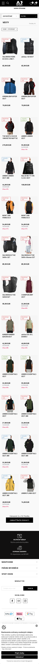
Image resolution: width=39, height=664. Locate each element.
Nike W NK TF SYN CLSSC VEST (27, 177)
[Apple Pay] (19, 618)
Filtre (23, 16)
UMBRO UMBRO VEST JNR (8, 177)
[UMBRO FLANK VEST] (29, 483)
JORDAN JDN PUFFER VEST (9, 97)
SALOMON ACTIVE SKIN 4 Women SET (28, 256)
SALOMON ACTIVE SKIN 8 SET (8, 296)
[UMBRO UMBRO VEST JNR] (10, 165)
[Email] (19, 601)
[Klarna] (19, 613)
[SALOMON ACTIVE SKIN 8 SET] (10, 284)
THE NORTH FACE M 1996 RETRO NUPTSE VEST (10, 138)
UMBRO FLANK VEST (28, 493)
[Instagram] (25, 601)
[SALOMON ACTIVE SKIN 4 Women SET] (29, 245)
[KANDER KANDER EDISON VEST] (10, 324)
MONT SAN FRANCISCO (6, 216)
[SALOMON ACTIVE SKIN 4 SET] (10, 245)
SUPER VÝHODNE (19, 8)
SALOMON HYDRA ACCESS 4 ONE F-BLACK (8, 59)
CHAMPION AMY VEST (27, 296)
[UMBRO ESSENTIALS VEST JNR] (29, 403)
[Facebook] (12, 601)
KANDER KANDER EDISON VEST (8, 335)
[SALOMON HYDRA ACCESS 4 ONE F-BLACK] (10, 46)
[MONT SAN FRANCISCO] (10, 205)
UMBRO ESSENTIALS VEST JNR (28, 415)
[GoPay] (9, 613)
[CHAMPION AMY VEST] (29, 284)
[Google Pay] (30, 613)
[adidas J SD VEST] (29, 46)
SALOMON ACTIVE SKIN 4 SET (8, 256)
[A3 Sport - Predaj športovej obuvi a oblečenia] (19, 3)
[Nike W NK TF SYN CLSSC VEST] (29, 165)
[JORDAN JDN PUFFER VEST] (10, 86)
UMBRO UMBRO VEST (27, 137)
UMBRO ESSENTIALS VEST (9, 375)
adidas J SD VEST (27, 57)
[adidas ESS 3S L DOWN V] (29, 324)
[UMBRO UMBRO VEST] (29, 126)
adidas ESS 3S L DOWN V (27, 335)
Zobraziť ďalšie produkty (19, 520)
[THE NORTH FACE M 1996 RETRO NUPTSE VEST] (10, 126)
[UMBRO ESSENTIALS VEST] (10, 364)
